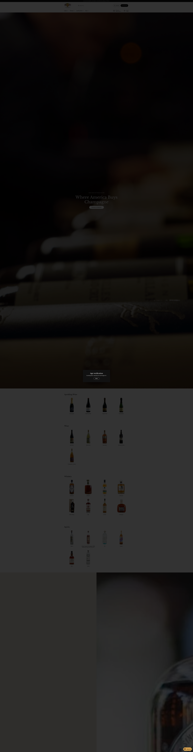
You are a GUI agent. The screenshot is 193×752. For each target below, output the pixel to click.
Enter (96, 378)
